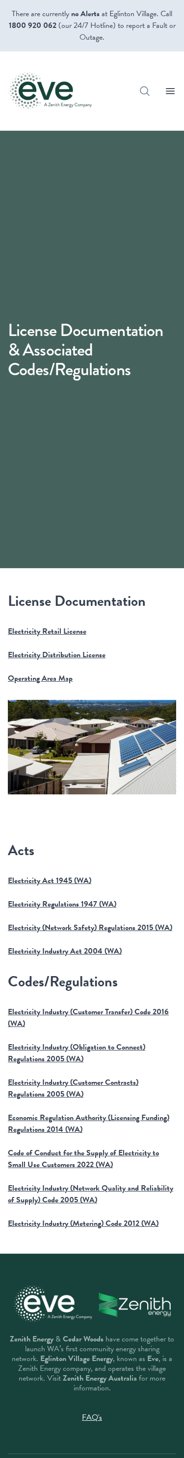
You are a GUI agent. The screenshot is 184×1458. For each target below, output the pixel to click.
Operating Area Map (40, 678)
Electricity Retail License (47, 631)
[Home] (50, 91)
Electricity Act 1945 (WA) (49, 880)
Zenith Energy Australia (100, 1378)
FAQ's (92, 1417)
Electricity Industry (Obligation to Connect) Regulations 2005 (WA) (76, 1053)
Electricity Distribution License (56, 655)
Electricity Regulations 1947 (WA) (62, 904)
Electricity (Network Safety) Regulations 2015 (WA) (90, 927)
